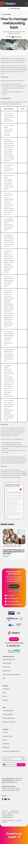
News (4, 692)
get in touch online (18, 475)
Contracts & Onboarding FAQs (11, 751)
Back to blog (7, 14)
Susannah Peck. (18, 36)
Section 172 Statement (7, 814)
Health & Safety (7, 663)
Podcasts (5, 700)
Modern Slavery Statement (7, 815)
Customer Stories (7, 736)
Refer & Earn (6, 747)
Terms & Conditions (15, 810)
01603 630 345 (12, 778)
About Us (5, 732)
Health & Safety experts (8, 473)
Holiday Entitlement (8, 710)
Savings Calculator (8, 714)
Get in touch (14, 586)
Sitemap (4, 812)
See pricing (14, 639)
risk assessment (7, 115)
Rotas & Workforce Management (11, 674)
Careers (5, 740)
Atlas (4, 678)
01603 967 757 (11, 780)
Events (4, 696)
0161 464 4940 (15, 9)
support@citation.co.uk (9, 782)
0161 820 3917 (14, 646)
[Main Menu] (26, 3)
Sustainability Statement (7, 817)
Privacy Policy (5, 810)
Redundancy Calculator (9, 722)
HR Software (6, 667)
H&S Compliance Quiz (9, 718)
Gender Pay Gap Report (13, 812)
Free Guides (6, 688)
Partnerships (6, 743)
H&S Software (7, 670)
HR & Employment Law (9, 659)
